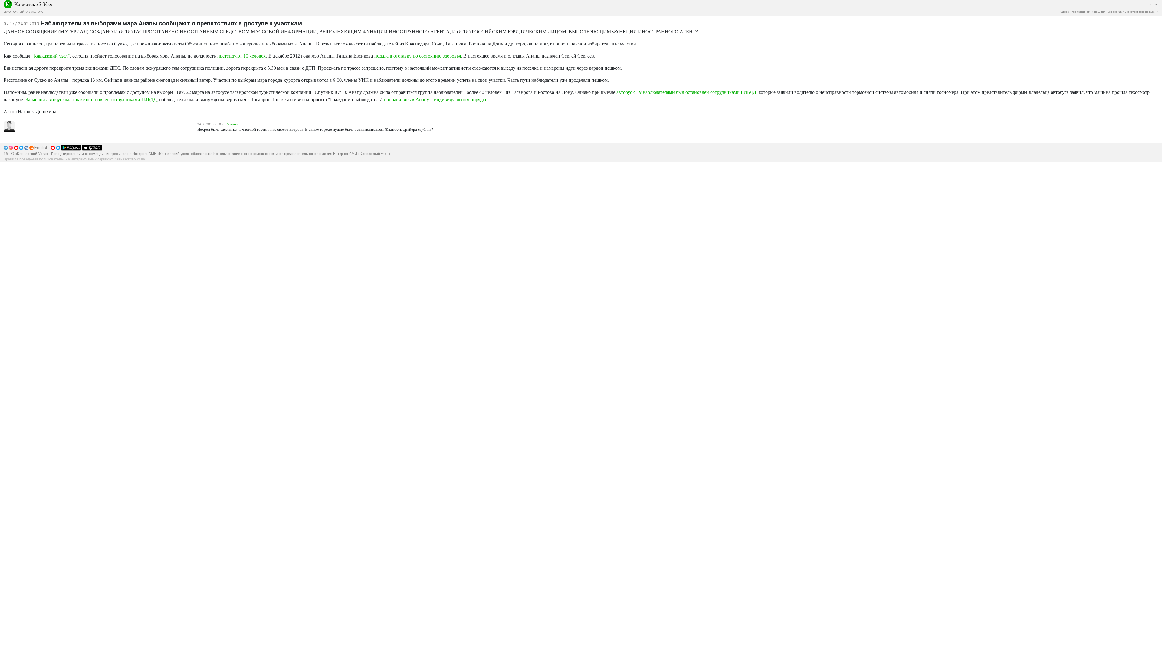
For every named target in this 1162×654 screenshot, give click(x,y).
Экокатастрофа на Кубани (1141, 11)
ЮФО (40, 11)
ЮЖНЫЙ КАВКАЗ (23, 11)
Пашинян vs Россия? (1108, 11)
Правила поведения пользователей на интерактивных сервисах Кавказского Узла (74, 159)
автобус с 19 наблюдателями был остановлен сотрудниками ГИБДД (686, 92)
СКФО (7, 11)
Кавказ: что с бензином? (1075, 11)
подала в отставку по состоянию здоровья (417, 55)
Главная (1152, 4)
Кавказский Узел (34, 4)
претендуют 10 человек (241, 55)
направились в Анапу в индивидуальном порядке (435, 99)
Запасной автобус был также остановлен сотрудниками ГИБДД (91, 99)
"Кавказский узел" (50, 55)
